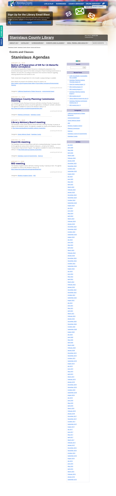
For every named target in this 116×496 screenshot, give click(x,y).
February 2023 (72, 253)
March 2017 (71, 440)
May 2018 (70, 403)
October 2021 (71, 295)
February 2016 (72, 474)
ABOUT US (14, 43)
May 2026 (70, 150)
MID (34, 175)
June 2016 (70, 463)
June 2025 (70, 179)
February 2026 (72, 158)
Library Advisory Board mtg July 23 (78, 98)
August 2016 (71, 458)
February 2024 (72, 221)
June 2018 (70, 400)
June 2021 (70, 305)
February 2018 (72, 411)
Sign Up (29, 22)
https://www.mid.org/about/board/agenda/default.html (26, 169)
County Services (76, 4)
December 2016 (72, 448)
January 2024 (71, 224)
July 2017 (70, 429)
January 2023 (71, 255)
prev (11, 22)
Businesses (61, 4)
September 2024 (72, 203)
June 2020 (70, 337)
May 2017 (70, 434)
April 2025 (70, 184)
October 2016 (71, 453)
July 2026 (70, 145)
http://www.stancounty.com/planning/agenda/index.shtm (26, 108)
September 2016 (72, 456)
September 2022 (72, 266)
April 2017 (70, 437)
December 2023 (72, 226)
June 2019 (70, 369)
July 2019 (70, 366)
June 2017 (70, 432)
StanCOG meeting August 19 (77, 84)
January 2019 (71, 382)
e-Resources (37, 43)
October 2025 (71, 168)
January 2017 (71, 445)
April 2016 (70, 469)
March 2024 (71, 218)
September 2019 (72, 361)
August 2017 (71, 427)
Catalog (24, 43)
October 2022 (71, 263)
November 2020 (72, 324)
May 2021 (70, 308)
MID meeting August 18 (75, 87)
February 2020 (72, 348)
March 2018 (71, 408)
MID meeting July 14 (75, 105)
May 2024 (70, 213)
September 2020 (72, 329)
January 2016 (71, 477)
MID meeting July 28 (75, 96)
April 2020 (70, 342)
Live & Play (48, 4)
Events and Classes (35, 47)
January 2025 (71, 192)
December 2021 (72, 290)
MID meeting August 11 (75, 89)
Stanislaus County (12, 47)
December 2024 (72, 195)
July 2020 (70, 334)
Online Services (93, 4)
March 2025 (71, 187)
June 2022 (70, 274)
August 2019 (71, 363)
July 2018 (70, 398)
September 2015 (72, 479)
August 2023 (71, 237)
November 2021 (72, 292)
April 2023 (70, 247)
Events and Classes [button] (55, 43)
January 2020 (71, 350)
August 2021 (71, 300)
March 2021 (71, 313)
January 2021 (71, 319)
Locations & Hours (89, 37)
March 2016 (71, 471)
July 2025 (70, 176)
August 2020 (71, 332)
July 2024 (70, 208)
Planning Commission (24, 114)
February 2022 (72, 284)
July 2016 (70, 461)
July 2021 (70, 303)
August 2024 (71, 205)
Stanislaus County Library (24, 47)
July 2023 (70, 240)
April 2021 (70, 311)
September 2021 (72, 298)
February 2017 (72, 442)
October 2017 (71, 421)
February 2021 (72, 316)
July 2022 (70, 271)
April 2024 (70, 216)
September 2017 (72, 424)
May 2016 (70, 466)
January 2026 (71, 161)
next (105, 22)
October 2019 (71, 358)
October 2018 (71, 390)
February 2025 (72, 190)
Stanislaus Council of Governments (27, 156)
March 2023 (71, 250)
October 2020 (71, 326)
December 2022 (72, 258)
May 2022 (70, 276)
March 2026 (71, 155)
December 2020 (72, 321)
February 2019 (72, 379)
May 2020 (70, 340)
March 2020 (71, 345)
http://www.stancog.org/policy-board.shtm (29, 149)
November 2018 (72, 387)
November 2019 (72, 355)
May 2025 (70, 182)
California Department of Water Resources (29, 91)
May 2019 (70, 371)
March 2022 (71, 282)
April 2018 (70, 406)
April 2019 (70, 374)
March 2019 (71, 377)
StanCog (40, 156)
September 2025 (72, 171)
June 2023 (70, 242)
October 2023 (71, 232)
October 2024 (71, 200)
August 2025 (71, 174)
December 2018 (72, 384)
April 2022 (70, 279)
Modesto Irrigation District (25, 175)
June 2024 (70, 211)
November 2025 (72, 166)
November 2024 (72, 197)
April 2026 (70, 153)
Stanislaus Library (32, 37)
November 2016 (72, 450)
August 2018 (71, 395)
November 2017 (72, 419)
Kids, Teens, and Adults (77, 43)
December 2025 (72, 163)
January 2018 (71, 413)
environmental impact (48, 91)
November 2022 (72, 261)
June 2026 (70, 147)
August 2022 (71, 269)
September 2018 (72, 392)
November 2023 (72, 229)
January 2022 (71, 287)
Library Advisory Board (24, 134)
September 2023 (72, 234)
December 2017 (72, 416)
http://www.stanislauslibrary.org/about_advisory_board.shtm (29, 128)
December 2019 (72, 353)
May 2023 (70, 245)
